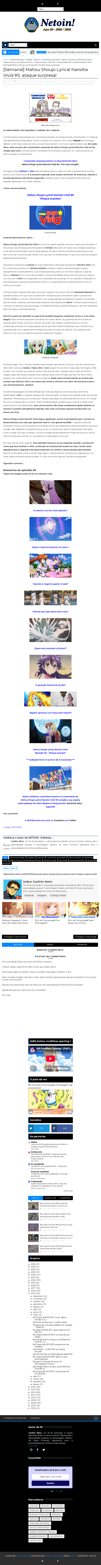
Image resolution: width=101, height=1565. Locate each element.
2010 (33, 1397)
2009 (33, 1400)
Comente (65, 1198)
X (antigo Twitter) (58, 895)
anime (36, 60)
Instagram (42, 895)
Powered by (44, 1491)
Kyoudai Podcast (39, 1515)
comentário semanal (50, 60)
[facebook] (58, 4)
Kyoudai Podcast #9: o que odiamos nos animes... (51, 1331)
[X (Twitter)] (43, 1450)
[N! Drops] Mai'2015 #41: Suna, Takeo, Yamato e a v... (50, 1318)
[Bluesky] (48, 1560)
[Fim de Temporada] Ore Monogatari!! (47, 921)
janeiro (36, 1384)
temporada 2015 (64, 62)
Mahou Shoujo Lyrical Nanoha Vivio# (25, 860)
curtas (33, 1519)
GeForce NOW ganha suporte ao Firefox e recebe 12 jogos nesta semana (49, 1145)
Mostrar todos (68, 1191)
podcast (34, 1510)
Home (6, 60)
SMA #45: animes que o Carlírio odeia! (50, 1322)
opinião (45, 1506)
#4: (50, 164)
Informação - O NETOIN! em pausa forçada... (49, 1350)
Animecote (36, 1152)
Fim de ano (35, 1541)
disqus (50, 945)
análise (29, 60)
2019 (33, 1283)
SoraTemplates (23, 1556)
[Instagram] (31, 1450)
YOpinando (36, 1181)
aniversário (56, 1536)
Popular (50, 1198)
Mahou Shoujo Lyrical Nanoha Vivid (76, 60)
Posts (35, 1198)
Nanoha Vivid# (50, 860)
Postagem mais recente (15, 937)
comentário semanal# (56, 857)
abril (35, 1376)
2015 (33, 1293)
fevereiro (37, 1381)
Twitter (72, 820)
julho (35, 1309)
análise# (31, 857)
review (56, 1519)
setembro (38, 1304)
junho (36, 1312)
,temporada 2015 (72, 84)
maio (35, 1315)
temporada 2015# (77, 860)
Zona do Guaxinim (40, 1171)
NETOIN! (51, 62)
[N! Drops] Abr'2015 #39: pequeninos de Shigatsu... (51, 1345)
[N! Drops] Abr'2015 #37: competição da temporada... (51, 1372)
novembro (38, 1299)
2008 (34, 1403)
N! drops (47, 1510)
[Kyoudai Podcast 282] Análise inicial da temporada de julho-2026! (54, 52)
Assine (50, 1483)
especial (56, 1515)
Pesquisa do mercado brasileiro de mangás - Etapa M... (52, 1326)
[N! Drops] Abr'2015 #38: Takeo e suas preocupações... (50, 1358)
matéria (45, 1519)
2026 (33, 1264)
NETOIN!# (63, 860)
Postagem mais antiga (85, 937)
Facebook (59, 820)
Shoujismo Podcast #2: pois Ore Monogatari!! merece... (47, 1362)
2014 (33, 1387)
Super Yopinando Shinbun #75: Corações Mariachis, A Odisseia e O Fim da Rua (49, 1185)
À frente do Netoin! (15, 1418)
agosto (36, 1307)
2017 (33, 1288)
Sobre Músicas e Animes (42, 1532)
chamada (58, 1506)
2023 (33, 1272)
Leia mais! (32, 1446)
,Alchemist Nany (37, 81)
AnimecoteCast (38, 1536)
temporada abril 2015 (82, 62)
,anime (54, 81)
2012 (33, 1392)
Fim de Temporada (40, 1528)
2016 (33, 1291)
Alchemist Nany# (17, 857)
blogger (18, 945)
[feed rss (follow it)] (42, 4)
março (36, 1379)
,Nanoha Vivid (51, 84)
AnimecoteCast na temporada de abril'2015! (52, 1354)
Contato (35, 1418)
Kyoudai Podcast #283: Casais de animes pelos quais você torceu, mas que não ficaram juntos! (48, 1156)
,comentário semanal (66, 81)
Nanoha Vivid (40, 62)
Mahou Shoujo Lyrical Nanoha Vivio (18, 62)
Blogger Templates (54, 1556)
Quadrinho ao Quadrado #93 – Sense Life (49, 1166)
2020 (33, 1280)
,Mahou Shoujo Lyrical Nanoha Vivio (30, 84)
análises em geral (40, 1523)
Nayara (77, 140)
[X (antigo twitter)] (53, 3)
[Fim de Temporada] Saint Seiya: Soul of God (81, 921)
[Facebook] (37, 1450)
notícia (59, 1510)
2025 (33, 1267)
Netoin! (72, 1556)
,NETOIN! (61, 84)
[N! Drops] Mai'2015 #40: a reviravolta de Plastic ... (51, 1336)
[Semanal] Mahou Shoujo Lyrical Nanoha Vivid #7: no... (51, 1340)
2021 (33, 1277)
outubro (37, 1301)
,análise (48, 81)
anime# (40, 857)
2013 (33, 1389)
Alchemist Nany (17, 60)
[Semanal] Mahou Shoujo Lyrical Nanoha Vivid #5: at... (51, 1367)
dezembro (38, 1296)
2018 (33, 1285)
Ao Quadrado (37, 1164)
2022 (33, 1275)
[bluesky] (48, 3)
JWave (34, 1142)
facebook (82, 945)
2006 (33, 1408)
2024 (33, 1269)
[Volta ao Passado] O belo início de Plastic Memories (15, 921)
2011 (33, 1395)
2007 (33, 1405)
